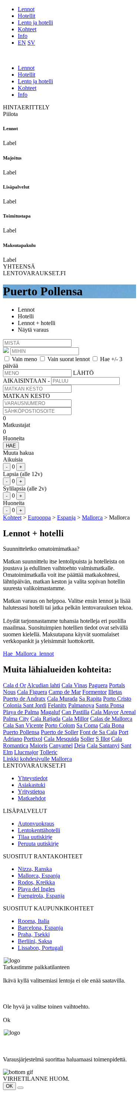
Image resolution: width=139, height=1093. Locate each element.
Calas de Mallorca (111, 719)
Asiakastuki (31, 785)
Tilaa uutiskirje (35, 837)
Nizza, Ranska (35, 869)
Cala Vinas (74, 685)
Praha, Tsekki (34, 934)
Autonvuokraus (36, 823)
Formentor (94, 692)
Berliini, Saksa (35, 941)
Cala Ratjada (45, 719)
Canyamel (61, 745)
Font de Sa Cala (98, 732)
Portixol (33, 739)
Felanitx (57, 705)
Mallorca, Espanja (39, 875)
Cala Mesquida (61, 739)
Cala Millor (75, 719)
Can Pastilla (75, 712)
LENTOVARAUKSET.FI (34, 273)
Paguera (98, 685)
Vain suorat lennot (68, 359)
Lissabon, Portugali (40, 948)
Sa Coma (87, 725)
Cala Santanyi (103, 745)
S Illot (103, 739)
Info (22, 36)
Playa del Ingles (36, 889)
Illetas (115, 692)
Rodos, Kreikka (36, 882)
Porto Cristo (117, 698)
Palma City (16, 719)
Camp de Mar (65, 692)
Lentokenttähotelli (39, 830)
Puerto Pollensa (21, 732)
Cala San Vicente (23, 725)
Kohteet (27, 29)
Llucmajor (26, 752)
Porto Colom (60, 725)
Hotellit (26, 16)
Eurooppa (39, 517)
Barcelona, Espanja (40, 928)
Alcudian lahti (43, 685)
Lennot (26, 9)
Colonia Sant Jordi (24, 705)
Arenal (128, 712)
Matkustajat (16, 425)
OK (9, 1086)
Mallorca (92, 517)
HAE (11, 446)
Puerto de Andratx (24, 698)
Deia (79, 745)
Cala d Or (14, 685)
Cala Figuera (32, 692)
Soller (87, 739)
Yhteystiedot (32, 778)
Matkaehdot (32, 798)
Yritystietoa (31, 791)
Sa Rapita (90, 698)
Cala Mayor (105, 712)
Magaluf (50, 712)
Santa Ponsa (110, 705)
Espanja (66, 517)
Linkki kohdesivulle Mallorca (37, 759)
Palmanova (81, 705)
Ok (6, 1020)
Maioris (38, 745)
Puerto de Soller (59, 732)
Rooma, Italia (33, 921)
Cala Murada (62, 698)
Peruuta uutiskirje (38, 843)
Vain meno (24, 359)
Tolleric (48, 752)
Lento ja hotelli (35, 22)
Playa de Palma (21, 712)
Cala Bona (111, 725)
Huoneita (13, 438)
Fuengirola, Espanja (41, 896)
